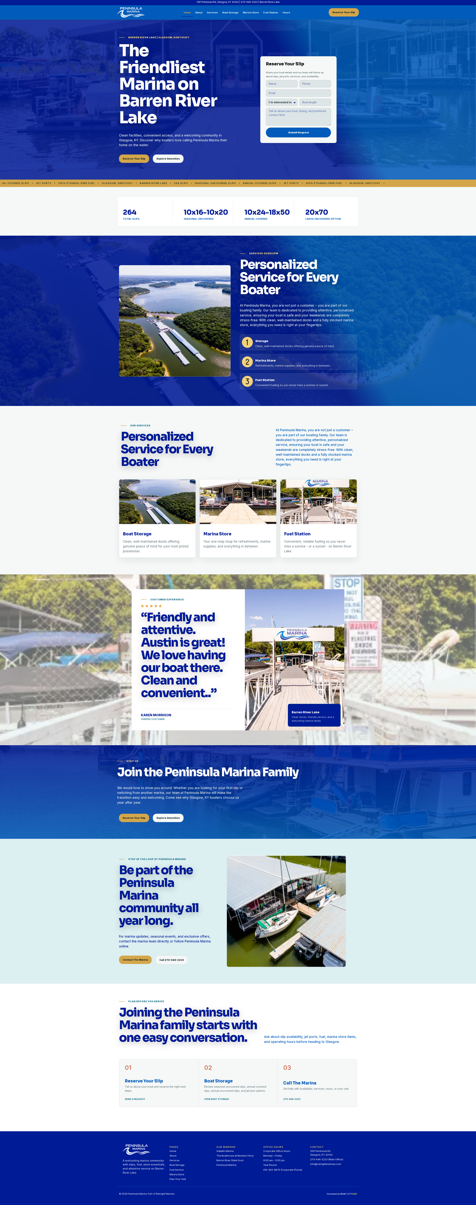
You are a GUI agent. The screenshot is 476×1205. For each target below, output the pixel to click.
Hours (286, 12)
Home (187, 12)
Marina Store (251, 12)
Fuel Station (270, 12)
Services (212, 12)
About (198, 12)
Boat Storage (230, 12)
